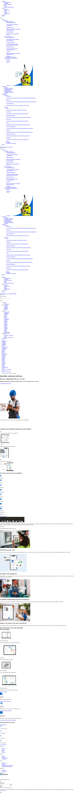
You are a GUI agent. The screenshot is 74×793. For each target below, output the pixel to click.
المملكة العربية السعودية (8, 335)
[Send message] (11, 785)
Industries (3, 94)
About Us (6, 9)
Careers (5, 12)
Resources (4, 1)
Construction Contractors (8, 88)
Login (3, 15)
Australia (5, 306)
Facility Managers (7, 90)
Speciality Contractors (8, 91)
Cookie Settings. (3, 790)
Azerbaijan (6, 307)
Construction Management (12, 24)
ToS (3, 762)
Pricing (3, 144)
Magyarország (6, 318)
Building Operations (14, 28)
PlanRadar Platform (10, 21)
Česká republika (5, 347)
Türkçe (5, 331)
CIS (3, 346)
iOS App (3, 770)
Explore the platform (3, 691)
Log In (9, 293)
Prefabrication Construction (11, 143)
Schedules (13, 53)
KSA (5, 334)
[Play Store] (4, 389)
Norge (5, 320)
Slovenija (6, 328)
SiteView (8, 72)
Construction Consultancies (9, 92)
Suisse (5, 329)
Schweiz (5, 325)
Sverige (5, 330)
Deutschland (6, 313)
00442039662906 (13, 293)
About (3, 8)
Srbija (5, 326)
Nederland (6, 319)
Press (5, 11)
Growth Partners (7, 288)
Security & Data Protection (9, 7)
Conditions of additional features (7, 765)
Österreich (6, 321)
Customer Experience (8, 4)
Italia (5, 317)
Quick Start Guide (7, 2)
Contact (5, 289)
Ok (0, 792)
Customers (4, 86)
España (5, 314)
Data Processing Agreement (7, 766)
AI (2, 145)
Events (5, 6)
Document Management (12, 43)
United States (6, 304)
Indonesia (6, 308)
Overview (6, 87)
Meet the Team (6, 10)
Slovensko (6, 327)
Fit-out (8, 141)
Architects (6, 93)
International (4, 338)
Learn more (5, 701)
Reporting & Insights (12, 48)
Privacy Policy (4, 763)
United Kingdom (7, 332)
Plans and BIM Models (13, 39)
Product (3, 19)
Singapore (6, 309)
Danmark (6, 312)
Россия (5, 322)
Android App (4, 771)
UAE (5, 336)
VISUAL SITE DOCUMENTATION (10, 58)
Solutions (6, 20)
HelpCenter (6, 3)
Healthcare (8, 142)
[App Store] (4, 386)
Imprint (3, 764)
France (5, 315)
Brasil (5, 303)
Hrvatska (5, 316)
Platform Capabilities (7, 36)
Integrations (9, 56)
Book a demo (2, 293)
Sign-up (6, 293)
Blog (5, 5)
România (5, 324)
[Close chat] (3, 783)
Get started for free (3, 383)
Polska (5, 323)
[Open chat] (1, 786)
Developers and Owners (8, 89)
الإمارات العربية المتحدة (8, 337)
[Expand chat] (1, 783)
